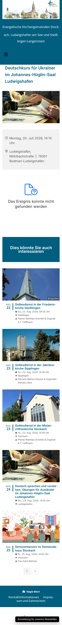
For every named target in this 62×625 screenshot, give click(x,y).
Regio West (31, 591)
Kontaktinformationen (23, 597)
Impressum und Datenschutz (35, 599)
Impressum (8, 609)
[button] (31, 54)
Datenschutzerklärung (26, 609)
